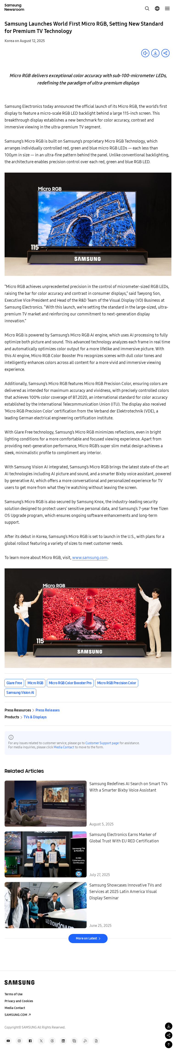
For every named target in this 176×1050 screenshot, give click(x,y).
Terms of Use (13, 994)
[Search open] (147, 8)
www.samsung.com (89, 557)
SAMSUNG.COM (16, 1015)
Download (155, 53)
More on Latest (86, 938)
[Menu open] (167, 8)
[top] (168, 1044)
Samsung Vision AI (20, 692)
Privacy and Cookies (19, 1001)
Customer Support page (102, 743)
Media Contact (64, 747)
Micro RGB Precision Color (116, 683)
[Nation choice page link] (157, 8)
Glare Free (14, 683)
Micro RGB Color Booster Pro (70, 683)
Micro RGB (35, 683)
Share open (165, 53)
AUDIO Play (145, 53)
